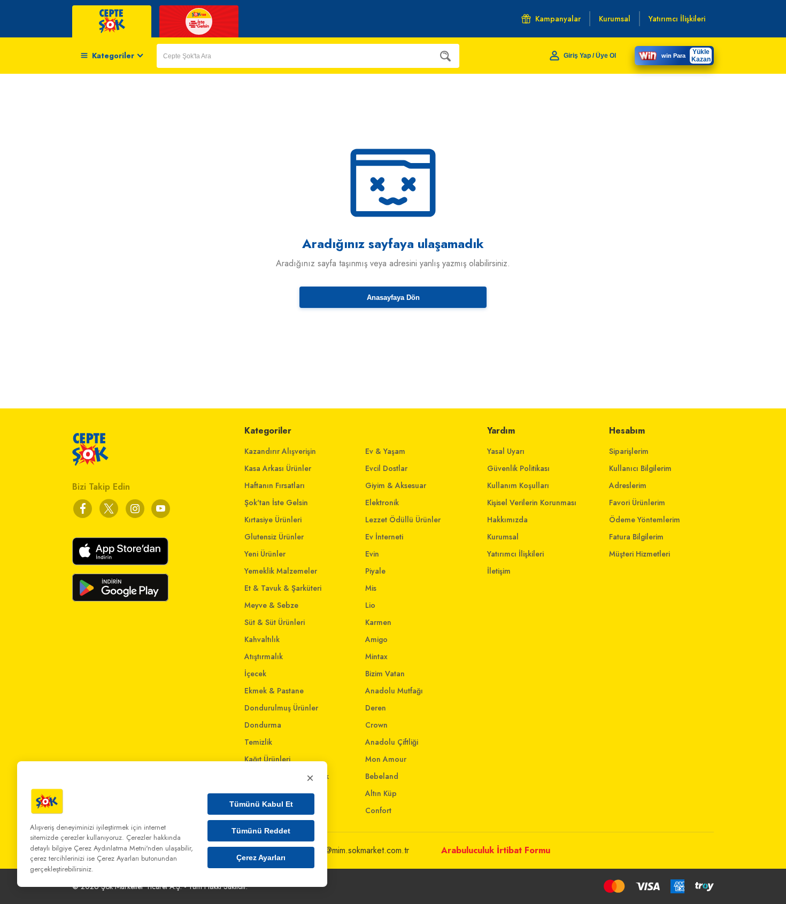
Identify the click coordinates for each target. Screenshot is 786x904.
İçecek (255, 673)
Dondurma (262, 725)
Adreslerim (627, 485)
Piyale (375, 571)
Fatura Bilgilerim (636, 536)
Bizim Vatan (385, 673)
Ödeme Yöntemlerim (644, 519)
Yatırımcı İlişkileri (515, 553)
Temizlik (258, 742)
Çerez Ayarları (261, 857)
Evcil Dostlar (386, 468)
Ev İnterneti (384, 536)
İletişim (499, 571)
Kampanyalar (558, 19)
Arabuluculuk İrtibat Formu (495, 850)
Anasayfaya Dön (393, 297)
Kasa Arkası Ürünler (277, 468)
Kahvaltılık (262, 639)
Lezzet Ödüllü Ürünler (403, 519)
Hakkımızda (507, 519)
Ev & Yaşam (385, 451)
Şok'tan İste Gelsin (276, 502)
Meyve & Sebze (271, 605)
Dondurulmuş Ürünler (281, 707)
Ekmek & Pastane (274, 690)
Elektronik (382, 502)
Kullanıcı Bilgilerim (640, 468)
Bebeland (381, 776)
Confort (378, 810)
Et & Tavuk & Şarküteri (282, 588)
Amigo (376, 639)
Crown (376, 725)
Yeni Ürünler (265, 553)
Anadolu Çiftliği (391, 742)
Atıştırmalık (263, 656)
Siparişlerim (629, 451)
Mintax (376, 656)
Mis (370, 588)
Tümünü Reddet (261, 830)
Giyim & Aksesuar (395, 485)
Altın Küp (381, 793)
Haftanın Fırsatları (274, 485)
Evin (372, 553)
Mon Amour (385, 759)
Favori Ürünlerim (637, 502)
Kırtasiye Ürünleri (273, 519)
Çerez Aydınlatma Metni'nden (118, 848)
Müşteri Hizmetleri (639, 553)
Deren (375, 707)
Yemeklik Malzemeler (280, 571)
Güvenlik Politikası (518, 468)
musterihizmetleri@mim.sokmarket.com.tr (337, 850)
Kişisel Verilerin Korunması (531, 502)
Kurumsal (503, 536)
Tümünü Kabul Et (261, 804)
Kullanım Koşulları (518, 485)
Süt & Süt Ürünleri (274, 622)
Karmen (378, 622)
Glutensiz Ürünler (274, 536)
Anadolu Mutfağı (394, 690)
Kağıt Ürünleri (267, 759)
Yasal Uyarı (506, 451)
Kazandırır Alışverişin (280, 451)
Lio (370, 605)
